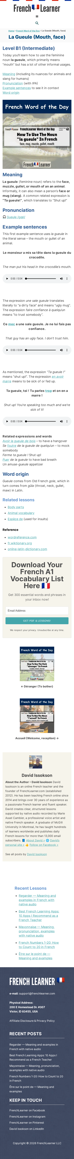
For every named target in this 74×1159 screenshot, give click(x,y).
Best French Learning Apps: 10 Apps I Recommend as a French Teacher (39, 916)
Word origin (11, 92)
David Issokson (37, 854)
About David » (35, 840)
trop (48, 391)
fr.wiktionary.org (20, 543)
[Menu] (37, 16)
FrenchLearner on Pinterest (26, 1122)
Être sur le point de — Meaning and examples (35, 956)
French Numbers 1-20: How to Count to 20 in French (39, 945)
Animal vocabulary (21, 513)
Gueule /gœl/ (16, 217)
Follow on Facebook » (44, 845)
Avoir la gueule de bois (19, 441)
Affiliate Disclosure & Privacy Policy (32, 1020)
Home (11, 31)
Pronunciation (13, 83)
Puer (6, 459)
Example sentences (17, 88)
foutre (11, 445)
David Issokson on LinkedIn (26, 1129)
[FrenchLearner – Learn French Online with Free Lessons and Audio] (37, 8)
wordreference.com (22, 537)
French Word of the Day (28, 31)
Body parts (16, 507)
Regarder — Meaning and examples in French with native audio (37, 900)
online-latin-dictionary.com (27, 549)
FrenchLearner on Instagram (27, 1116)
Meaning (9, 74)
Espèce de (15, 519)
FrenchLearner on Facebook (27, 1110)
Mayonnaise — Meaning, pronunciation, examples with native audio (37, 931)
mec (11, 324)
